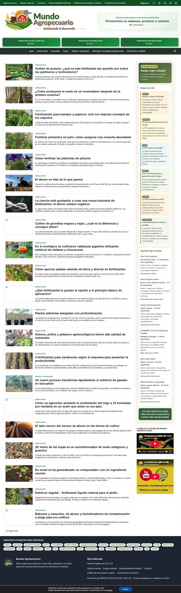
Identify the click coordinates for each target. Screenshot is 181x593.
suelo (19, 549)
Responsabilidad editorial (60, 3)
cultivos (7, 545)
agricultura (17, 545)
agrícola (27, 549)
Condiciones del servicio (115, 3)
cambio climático (71, 545)
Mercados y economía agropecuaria (108, 51)
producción (103, 545)
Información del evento (150, 325)
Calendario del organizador (151, 299)
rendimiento (111, 549)
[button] (31, 42)
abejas (80, 549)
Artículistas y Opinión (136, 51)
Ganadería (55, 51)
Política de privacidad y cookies (87, 3)
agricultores (146, 545)
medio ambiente (133, 545)
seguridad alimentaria (88, 545)
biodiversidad (168, 545)
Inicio (31, 51)
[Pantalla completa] (170, 451)
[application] (155, 443)
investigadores (91, 549)
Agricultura (42, 51)
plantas (46, 545)
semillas (155, 549)
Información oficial (148, 274)
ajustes (109, 590)
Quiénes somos (10, 3)
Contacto (41, 3)
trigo (101, 549)
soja (146, 549)
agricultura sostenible (32, 545)
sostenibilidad (57, 545)
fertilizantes (38, 549)
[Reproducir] (140, 451)
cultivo (48, 549)
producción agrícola (67, 549)
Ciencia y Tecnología (80, 51)
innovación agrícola (117, 545)
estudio (157, 545)
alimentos (138, 549)
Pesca (65, 51)
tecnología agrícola (125, 549)
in (170, 3)
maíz (55, 549)
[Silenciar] (166, 451)
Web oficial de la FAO (149, 353)
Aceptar (125, 589)
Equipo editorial (27, 3)
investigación (9, 549)
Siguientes (13, 531)
